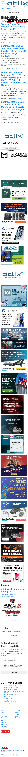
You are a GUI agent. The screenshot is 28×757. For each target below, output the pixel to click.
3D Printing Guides (11, 682)
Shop (16, 716)
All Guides (7, 703)
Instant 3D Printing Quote (10, 17)
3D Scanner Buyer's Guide (11, 687)
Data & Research (8, 12)
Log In (4, 8)
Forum (17, 714)
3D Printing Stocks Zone (11, 702)
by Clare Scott (15, 42)
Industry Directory (6, 728)
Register (9, 8)
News (2, 710)
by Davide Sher (14, 69)
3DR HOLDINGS (14, 750)
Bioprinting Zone (8, 698)
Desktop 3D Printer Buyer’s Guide (13, 685)
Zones (17, 712)
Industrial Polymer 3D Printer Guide (14, 691)
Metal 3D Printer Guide (10, 689)
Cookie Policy (14, 755)
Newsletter (4, 716)
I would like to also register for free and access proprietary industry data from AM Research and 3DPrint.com (13, 665)
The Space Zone (8, 700)
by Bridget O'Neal (14, 122)
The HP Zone (7, 696)
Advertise (6, 15)
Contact (17, 718)
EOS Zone (7, 693)
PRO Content (18, 12)
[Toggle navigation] (4, 21)
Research (3, 718)
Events (3, 714)
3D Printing (4, 726)
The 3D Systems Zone (10, 694)
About (3, 712)
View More (14, 620)
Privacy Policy (5, 755)
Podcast (17, 710)
